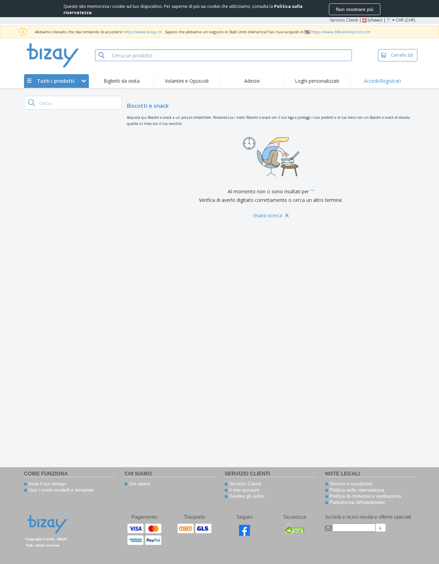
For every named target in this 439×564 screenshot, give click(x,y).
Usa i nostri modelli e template (60, 490)
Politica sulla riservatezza (356, 490)
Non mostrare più (354, 9)
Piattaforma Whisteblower (356, 502)
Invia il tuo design (46, 483)
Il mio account (243, 490)
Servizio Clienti (344, 20)
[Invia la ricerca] (31, 102)
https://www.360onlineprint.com (340, 31)
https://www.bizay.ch (142, 31)
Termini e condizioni (350, 483)
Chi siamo (139, 483)
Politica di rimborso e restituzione (364, 496)
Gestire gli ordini (246, 496)
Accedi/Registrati (382, 81)
